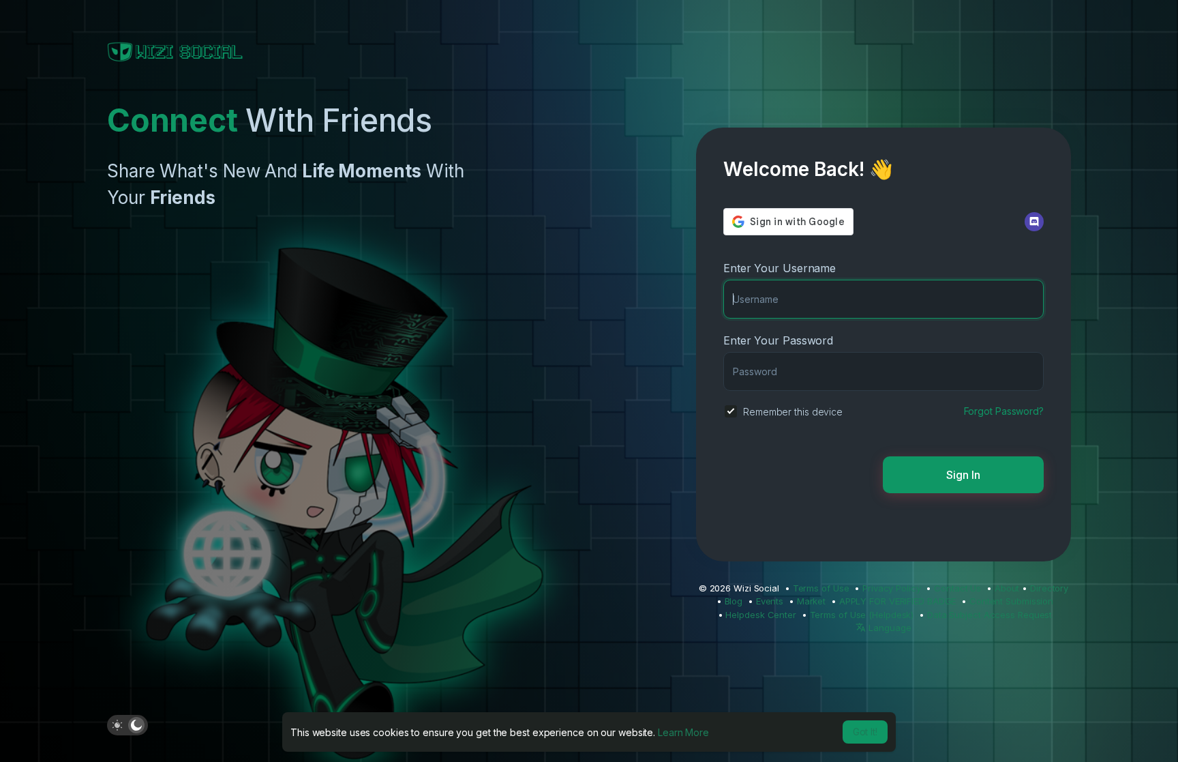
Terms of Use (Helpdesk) (862, 614)
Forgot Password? (1004, 411)
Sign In (963, 475)
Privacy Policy (891, 588)
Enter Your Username (779, 268)
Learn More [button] (683, 732)
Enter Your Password (778, 340)
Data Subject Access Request (989, 614)
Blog (734, 601)
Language (888, 627)
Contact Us (957, 588)
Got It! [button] (865, 731)
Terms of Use (821, 588)
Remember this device (793, 411)
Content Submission (1011, 601)
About (1007, 588)
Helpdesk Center (760, 614)
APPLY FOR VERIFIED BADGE (897, 601)
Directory (1049, 588)
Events (769, 601)
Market (811, 601)
